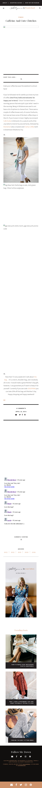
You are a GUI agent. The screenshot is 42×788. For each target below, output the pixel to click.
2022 (12, 552)
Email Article (17, 414)
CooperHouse (21, 765)
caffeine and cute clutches (21, 20)
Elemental (7, 127)
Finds (21, 17)
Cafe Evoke (7, 121)
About (5, 2)
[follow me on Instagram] (26, 785)
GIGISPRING (32, 388)
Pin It (25, 414)
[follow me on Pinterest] (31, 785)
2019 (33, 552)
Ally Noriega (26, 764)
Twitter (20, 414)
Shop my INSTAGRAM (32, 2)
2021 (19, 552)
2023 (6, 552)
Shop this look (9, 77)
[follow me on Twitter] (21, 785)
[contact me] (11, 785)
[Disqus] (21, 450)
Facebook (23, 414)
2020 (27, 552)
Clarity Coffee (29, 127)
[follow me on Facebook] (16, 785)
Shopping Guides (16, 2)
